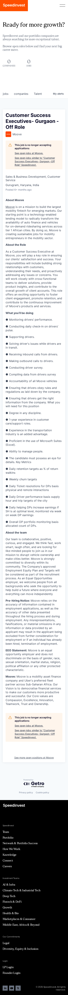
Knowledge (9, 854)
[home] (14, 5)
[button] (62, 5)
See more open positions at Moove (34, 757)
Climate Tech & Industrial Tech (21, 890)
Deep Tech (9, 896)
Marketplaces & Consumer (19, 919)
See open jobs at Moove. (29, 153)
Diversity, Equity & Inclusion (20, 948)
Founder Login (11, 973)
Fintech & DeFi (12, 901)
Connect (8, 860)
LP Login (8, 967)
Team (6, 832)
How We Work (11, 849)
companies (21, 93)
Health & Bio (11, 913)
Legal (6, 943)
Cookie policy (42, 792)
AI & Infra (9, 884)
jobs (5, 93)
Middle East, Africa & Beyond (21, 924)
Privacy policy (26, 792)
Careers (7, 866)
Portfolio (8, 837)
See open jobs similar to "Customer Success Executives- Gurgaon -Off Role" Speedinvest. (35, 161)
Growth (7, 907)
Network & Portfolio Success (20, 843)
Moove (10, 207)
